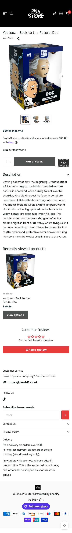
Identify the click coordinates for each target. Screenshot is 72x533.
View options (15, 315)
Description (12, 174)
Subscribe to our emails (18, 407)
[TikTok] (4, 399)
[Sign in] (61, 13)
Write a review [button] (36, 350)
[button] (62, 76)
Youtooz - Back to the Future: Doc (16, 300)
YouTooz (8, 38)
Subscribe (65, 414)
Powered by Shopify (47, 494)
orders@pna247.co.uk (23, 382)
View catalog (5, 13)
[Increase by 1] (11, 158)
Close (36, 424)
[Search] (11, 14)
